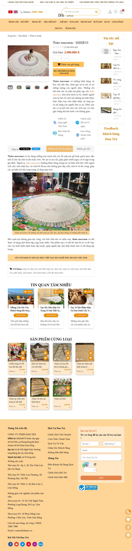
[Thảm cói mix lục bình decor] (45, 388)
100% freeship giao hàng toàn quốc (64, 72)
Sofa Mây (74, 21)
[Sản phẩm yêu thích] (116, 11)
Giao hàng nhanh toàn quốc (86, 135)
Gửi (101, 478)
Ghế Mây (64, 21)
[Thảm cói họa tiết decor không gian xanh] (68, 353)
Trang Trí (36, 21)
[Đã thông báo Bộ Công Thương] (87, 487)
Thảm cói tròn (60, 399)
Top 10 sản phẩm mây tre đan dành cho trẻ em (50, 309)
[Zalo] (128, 535)
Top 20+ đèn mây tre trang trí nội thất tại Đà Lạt (20, 309)
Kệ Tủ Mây (98, 21)
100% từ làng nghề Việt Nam (62, 122)
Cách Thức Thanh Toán (59, 439)
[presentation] (10, 60)
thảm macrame (33, 163)
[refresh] (95, 464)
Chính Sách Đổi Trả (57, 472)
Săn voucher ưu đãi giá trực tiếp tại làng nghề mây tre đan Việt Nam (51, 258)
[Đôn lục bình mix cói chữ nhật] (45, 353)
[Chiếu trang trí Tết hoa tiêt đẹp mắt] (23, 353)
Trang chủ (14, 21)
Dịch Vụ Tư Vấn (56, 443)
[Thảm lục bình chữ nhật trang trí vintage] (90, 353)
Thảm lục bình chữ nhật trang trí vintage (84, 367)
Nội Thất (24, 21)
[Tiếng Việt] (10, 12)
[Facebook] (128, 527)
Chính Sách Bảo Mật (57, 477)
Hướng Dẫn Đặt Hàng (58, 452)
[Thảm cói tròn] (68, 388)
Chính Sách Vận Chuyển (59, 434)
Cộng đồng (117, 21)
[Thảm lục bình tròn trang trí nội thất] (23, 388)
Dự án (107, 21)
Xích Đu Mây (86, 21)
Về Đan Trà (70, 28)
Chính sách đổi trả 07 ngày (86, 122)
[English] (15, 12)
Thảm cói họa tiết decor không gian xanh (61, 367)
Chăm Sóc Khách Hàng (59, 448)
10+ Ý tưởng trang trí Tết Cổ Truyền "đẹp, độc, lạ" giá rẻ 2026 (80, 309)
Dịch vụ (58, 28)
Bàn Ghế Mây (50, 21)
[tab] (59, 149)
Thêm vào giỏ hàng (69, 64)
